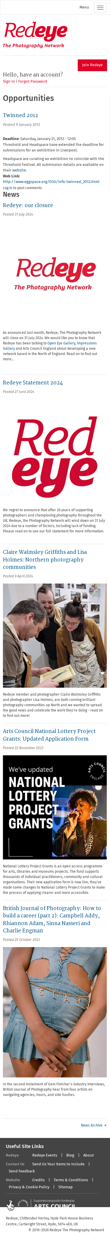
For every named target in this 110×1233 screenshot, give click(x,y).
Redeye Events (44, 1155)
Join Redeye (92, 65)
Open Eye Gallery (61, 343)
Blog (70, 1155)
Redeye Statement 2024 (33, 383)
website (19, 170)
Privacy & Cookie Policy (29, 1187)
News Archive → (94, 1125)
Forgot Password (32, 82)
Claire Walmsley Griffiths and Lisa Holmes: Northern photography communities (45, 559)
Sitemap (65, 1187)
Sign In (9, 82)
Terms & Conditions (71, 1180)
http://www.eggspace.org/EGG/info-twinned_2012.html (51, 182)
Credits (38, 1180)
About (88, 1155)
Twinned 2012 (20, 115)
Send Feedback (22, 1171)
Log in (7, 188)
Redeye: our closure (28, 205)
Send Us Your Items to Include (58, 1164)
